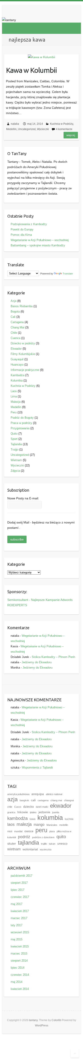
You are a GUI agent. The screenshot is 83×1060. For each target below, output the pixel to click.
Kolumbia (17, 380)
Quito (14, 433)
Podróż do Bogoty (22, 417)
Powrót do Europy (22, 229)
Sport (14, 439)
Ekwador (16, 348)
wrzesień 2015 (20, 932)
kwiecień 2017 (20, 911)
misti (9, 831)
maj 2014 (16, 981)
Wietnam (16, 460)
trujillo (44, 843)
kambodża (17, 818)
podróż (24, 837)
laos (11, 824)
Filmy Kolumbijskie (23, 354)
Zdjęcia (15, 470)
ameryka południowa (18, 794)
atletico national (54, 794)
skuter (11, 843)
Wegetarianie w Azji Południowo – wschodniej (40, 240)
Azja (13, 301)
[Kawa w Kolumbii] (41, 57)
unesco (62, 843)
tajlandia (28, 842)
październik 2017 (21, 875)
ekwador (60, 806)
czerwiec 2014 (20, 974)
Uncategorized (27, 129)
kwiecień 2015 (20, 946)
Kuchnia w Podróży (61, 123)
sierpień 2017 (19, 882)
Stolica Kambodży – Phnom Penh (53, 657)
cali (33, 800)
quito (61, 836)
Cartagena (17, 322)
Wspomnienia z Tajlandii (37, 767)
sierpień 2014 (19, 960)
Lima (14, 396)
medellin (63, 825)
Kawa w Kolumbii (31, 70)
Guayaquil (17, 359)
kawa (32, 819)
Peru (14, 412)
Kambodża (17, 375)
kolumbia (50, 817)
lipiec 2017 (17, 889)
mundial (18, 831)
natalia (15, 123)
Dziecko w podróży (23, 343)
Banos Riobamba (22, 306)
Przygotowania (20, 428)
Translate (68, 273)
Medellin (11, 129)
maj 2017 (16, 904)
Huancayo (17, 364)
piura (52, 831)
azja (12, 799)
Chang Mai (17, 327)
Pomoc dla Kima (21, 234)
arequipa (37, 794)
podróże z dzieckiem (43, 837)
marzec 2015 (19, 953)
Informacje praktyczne (25, 370)
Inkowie (22, 812)
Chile (14, 332)
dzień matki (42, 806)
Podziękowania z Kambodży (29, 224)
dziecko (28, 806)
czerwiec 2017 (20, 897)
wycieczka (45, 849)
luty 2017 (16, 925)
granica (11, 812)
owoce (28, 831)
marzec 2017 (19, 918)
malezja (24, 824)
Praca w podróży (21, 423)
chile (9, 806)
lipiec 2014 (17, 967)
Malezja (16, 401)
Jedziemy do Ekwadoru (37, 662)
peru (41, 830)
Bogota (15, 311)
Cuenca (15, 338)
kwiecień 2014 (20, 989)
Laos (14, 391)
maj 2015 (16, 939)
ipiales (33, 812)
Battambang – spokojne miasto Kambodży (38, 245)
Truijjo (14, 449)
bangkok (24, 800)
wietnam (14, 849)
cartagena (43, 800)
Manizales (51, 825)
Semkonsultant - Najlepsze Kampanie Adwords (40, 600)
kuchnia (69, 819)
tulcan (52, 843)
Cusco (17, 806)
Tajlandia (16, 444)
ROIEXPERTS (17, 605)
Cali (13, 316)
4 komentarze (64, 129)
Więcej (70, 135)
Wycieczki (43, 129)
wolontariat (30, 849)
